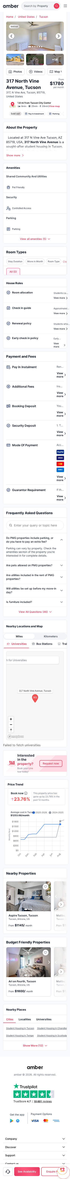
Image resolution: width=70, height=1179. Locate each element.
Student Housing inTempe (20, 1035)
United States (26, 16)
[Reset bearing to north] (11, 730)
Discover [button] (10, 1147)
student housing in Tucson (43, 146)
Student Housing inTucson (20, 1028)
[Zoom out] (11, 724)
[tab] (16, 644)
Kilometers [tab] (51, 636)
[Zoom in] (11, 719)
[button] (41, 6)
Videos (38, 71)
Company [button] (11, 1138)
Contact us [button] (12, 1163)
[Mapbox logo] (15, 736)
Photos (17, 71)
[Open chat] (63, 1172)
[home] (10, 6)
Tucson (43, 16)
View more (60, 375)
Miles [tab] (19, 636)
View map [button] (54, 106)
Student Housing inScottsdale (53, 1035)
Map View (61, 71)
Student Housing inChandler (52, 1028)
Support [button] (10, 1155)
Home (9, 16)
